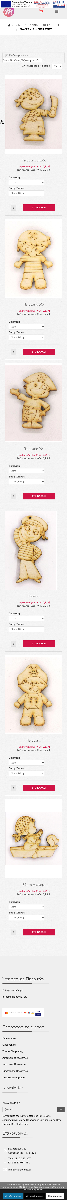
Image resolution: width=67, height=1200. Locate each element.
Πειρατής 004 (34, 448)
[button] (3, 123)
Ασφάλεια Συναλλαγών (15, 1057)
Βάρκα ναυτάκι (33, 884)
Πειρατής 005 (34, 304)
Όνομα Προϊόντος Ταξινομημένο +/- (21, 60)
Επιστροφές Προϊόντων (15, 1071)
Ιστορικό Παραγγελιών (14, 996)
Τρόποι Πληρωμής (12, 1051)
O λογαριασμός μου (13, 990)
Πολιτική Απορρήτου (13, 1077)
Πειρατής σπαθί (33, 160)
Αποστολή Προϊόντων (14, 1064)
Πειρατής (34, 740)
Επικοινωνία (9, 1038)
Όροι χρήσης (9, 1044)
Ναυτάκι (33, 596)
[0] (39, 11)
